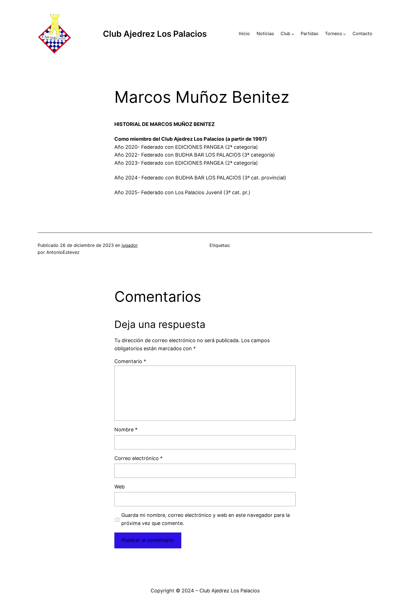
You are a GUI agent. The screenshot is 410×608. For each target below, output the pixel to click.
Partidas (309, 33)
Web (119, 487)
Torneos (333, 33)
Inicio (244, 33)
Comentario (130, 361)
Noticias (265, 33)
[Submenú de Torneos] (344, 33)
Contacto (362, 33)
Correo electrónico (138, 458)
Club (285, 33)
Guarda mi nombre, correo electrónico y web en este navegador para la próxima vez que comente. (205, 519)
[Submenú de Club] (292, 33)
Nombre (126, 429)
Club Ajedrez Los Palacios (155, 34)
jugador (130, 245)
